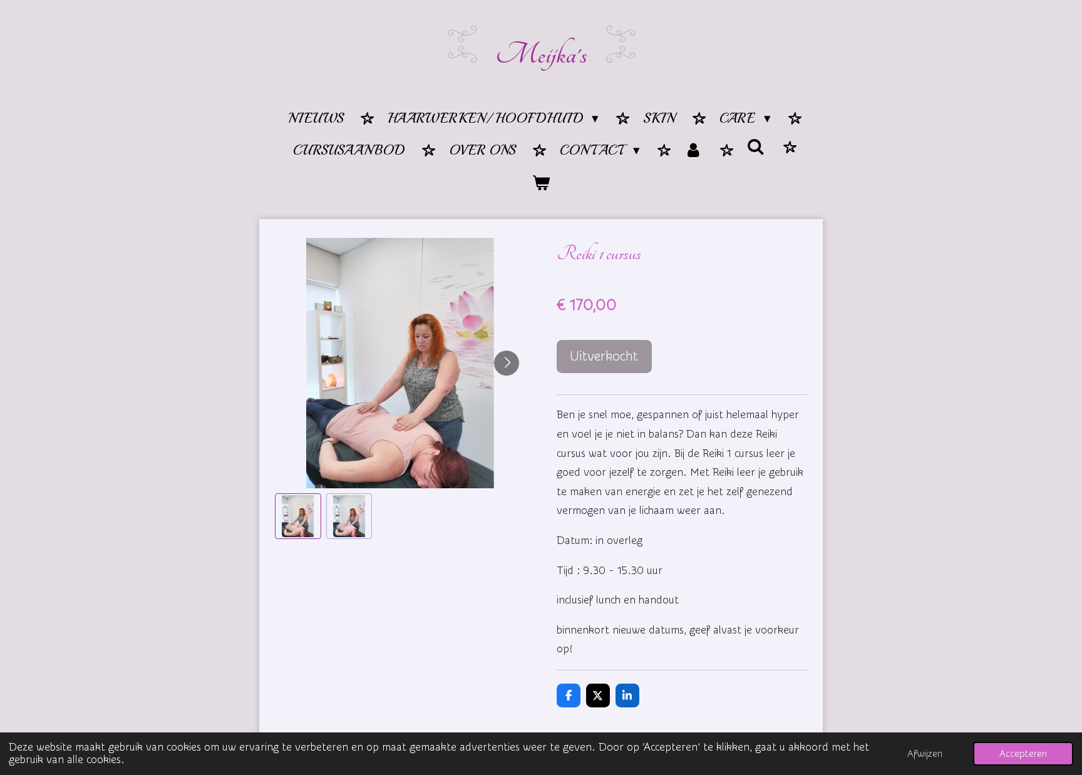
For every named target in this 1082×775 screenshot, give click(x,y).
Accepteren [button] (1023, 753)
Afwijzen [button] (924, 753)
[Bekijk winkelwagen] (540, 184)
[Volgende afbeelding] (506, 363)
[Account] (693, 151)
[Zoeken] (756, 147)
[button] (298, 516)
